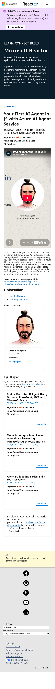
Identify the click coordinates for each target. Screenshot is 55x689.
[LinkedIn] (26, 614)
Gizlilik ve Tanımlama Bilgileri (20, 650)
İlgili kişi (10, 643)
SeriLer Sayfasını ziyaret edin (26, 524)
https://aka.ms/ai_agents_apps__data (21, 281)
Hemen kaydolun (15, 27)
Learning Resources (18, 299)
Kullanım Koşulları (14, 653)
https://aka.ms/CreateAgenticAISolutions (23, 284)
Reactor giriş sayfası (30, 384)
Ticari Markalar (13, 646)
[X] (26, 594)
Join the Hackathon (18, 296)
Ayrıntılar (42, 424)
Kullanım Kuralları (14, 656)
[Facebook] (26, 575)
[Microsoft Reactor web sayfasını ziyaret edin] (30, 4)
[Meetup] (26, 585)
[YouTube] (26, 604)
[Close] (51, 11)
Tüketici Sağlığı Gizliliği (17, 663)
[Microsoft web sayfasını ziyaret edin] (9, 4)
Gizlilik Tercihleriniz (20, 660)
